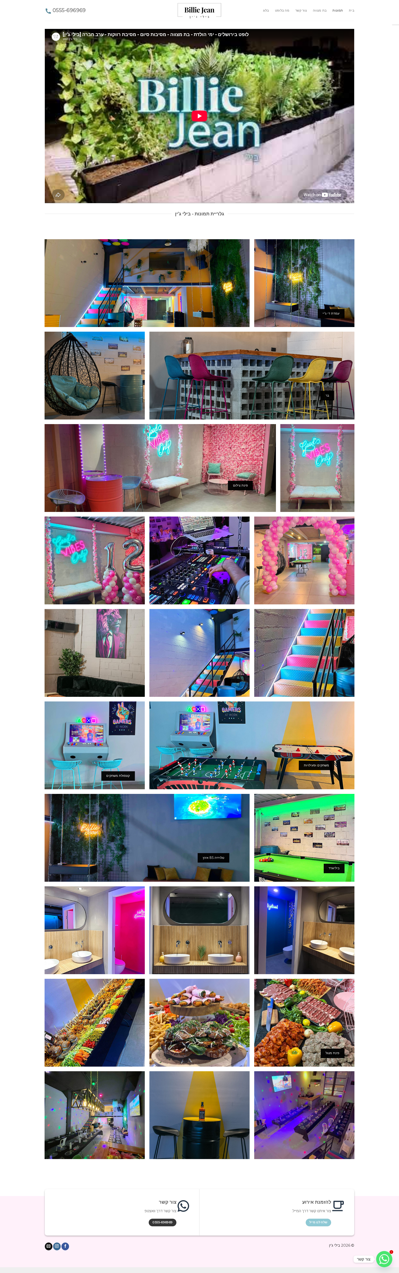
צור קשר (301, 10)
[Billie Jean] (199, 10)
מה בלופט (282, 10)
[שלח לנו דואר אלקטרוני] (48, 1246)
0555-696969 (69, 10)
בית (351, 10)
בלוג (266, 10)
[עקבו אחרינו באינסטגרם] (57, 1246)
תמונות (337, 10)
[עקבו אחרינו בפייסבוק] (65, 1246)
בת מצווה (319, 10)
